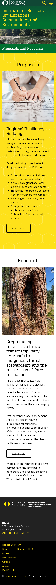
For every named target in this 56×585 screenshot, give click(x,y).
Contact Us (18, 228)
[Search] (44, 3)
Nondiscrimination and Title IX (17, 549)
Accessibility (8, 553)
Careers (6, 562)
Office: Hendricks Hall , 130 (15, 533)
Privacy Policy (9, 557)
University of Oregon (15, 576)
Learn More (18, 453)
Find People (8, 570)
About (5, 566)
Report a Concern (11, 545)
